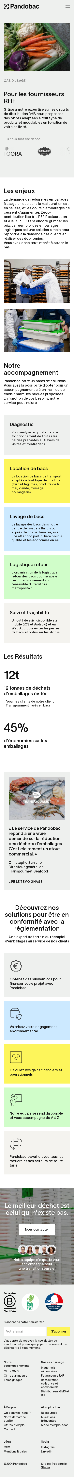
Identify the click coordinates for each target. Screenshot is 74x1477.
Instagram (48, 1447)
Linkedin (46, 1451)
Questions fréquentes (48, 1419)
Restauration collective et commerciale (50, 1383)
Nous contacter (37, 1229)
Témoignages (13, 1380)
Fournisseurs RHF (53, 1375)
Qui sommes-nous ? (17, 1412)
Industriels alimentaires (49, 1369)
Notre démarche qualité (15, 1419)
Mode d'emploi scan (54, 1425)
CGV (7, 1447)
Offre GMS (11, 1371)
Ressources (49, 1412)
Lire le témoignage (25, 881)
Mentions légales (15, 1451)
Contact (9, 1429)
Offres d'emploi (14, 1425)
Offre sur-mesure (16, 1375)
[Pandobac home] (21, 7)
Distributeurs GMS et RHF (55, 1393)
